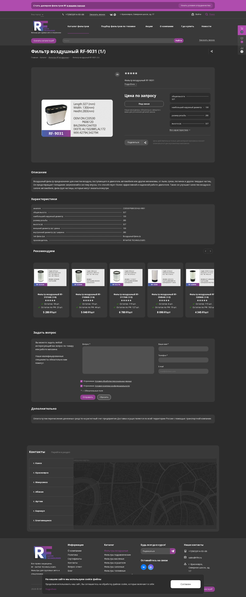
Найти (179, 40)
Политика (73, 554)
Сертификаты (75, 558)
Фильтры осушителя (115, 562)
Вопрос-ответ (75, 566)
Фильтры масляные (114, 558)
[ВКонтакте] (111, 15)
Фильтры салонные (114, 566)
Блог (70, 570)
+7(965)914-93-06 (75, 14)
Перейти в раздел (60, 452)
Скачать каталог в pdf (44, 40)
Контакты (73, 562)
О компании (74, 550)
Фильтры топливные (115, 570)
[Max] (115, 15)
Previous (205, 251)
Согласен (186, 584)
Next (210, 251)
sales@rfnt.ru (195, 557)
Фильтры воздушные (116, 550)
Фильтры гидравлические (117, 554)
